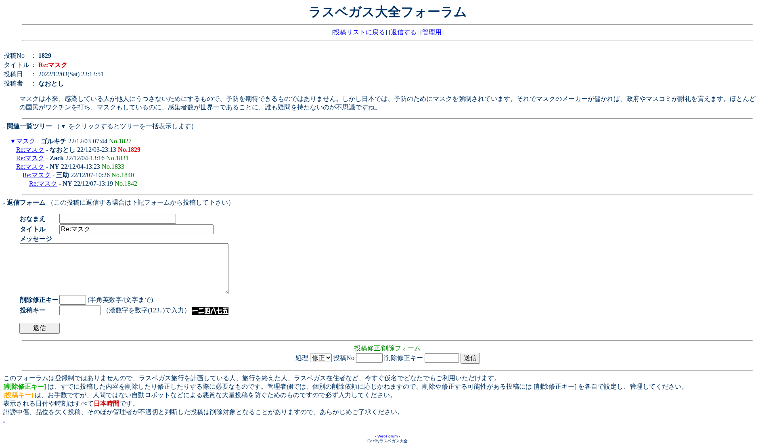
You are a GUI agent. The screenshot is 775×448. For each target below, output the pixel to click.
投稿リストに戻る (359, 32)
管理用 (432, 32)
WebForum (387, 436)
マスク (26, 141)
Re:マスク (30, 149)
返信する (404, 32)
